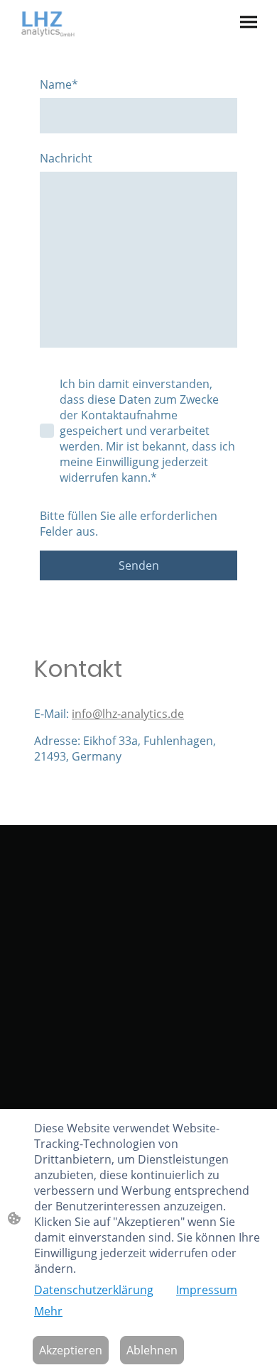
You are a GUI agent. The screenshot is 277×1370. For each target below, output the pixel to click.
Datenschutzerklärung (93, 1290)
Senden (139, 565)
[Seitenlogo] (48, 24)
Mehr (48, 1311)
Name (59, 84)
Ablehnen (152, 1350)
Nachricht (66, 158)
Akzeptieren (70, 1350)
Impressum (206, 1290)
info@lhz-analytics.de (128, 714)
